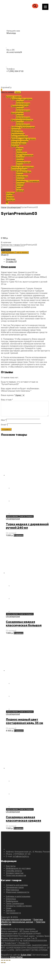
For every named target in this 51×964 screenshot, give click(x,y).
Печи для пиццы (18, 144)
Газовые (20, 101)
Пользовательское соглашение (16, 919)
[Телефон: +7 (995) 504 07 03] (12, 85)
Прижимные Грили (19, 106)
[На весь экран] (4, 960)
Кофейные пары (23, 172)
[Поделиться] (7, 960)
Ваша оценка (8, 395)
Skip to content (7, 92)
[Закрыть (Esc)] (9, 960)
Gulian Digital (16, 957)
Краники (20, 160)
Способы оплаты (14, 871)
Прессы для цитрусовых (22, 167)
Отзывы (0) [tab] (11, 261)
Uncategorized (14, 207)
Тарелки (19, 186)
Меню (17, 92)
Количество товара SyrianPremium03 (19, 245)
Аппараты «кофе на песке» (23, 139)
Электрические (23, 104)
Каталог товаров (13, 97)
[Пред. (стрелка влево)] (2, 962)
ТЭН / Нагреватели (24, 155)
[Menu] (45, 7)
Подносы (20, 179)
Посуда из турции (19, 169)
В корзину (6, 250)
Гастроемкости (18, 134)
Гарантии (10, 198)
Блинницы (16, 129)
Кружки (19, 174)
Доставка (10, 193)
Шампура (20, 158)
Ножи (8, 908)
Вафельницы (17, 132)
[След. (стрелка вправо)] (4, 962)
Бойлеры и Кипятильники (23, 127)
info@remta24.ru (21, 856)
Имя (3, 420)
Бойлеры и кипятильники (18, 896)
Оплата (9, 195)
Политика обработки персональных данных (22, 920)
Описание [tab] (10, 259)
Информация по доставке (18, 868)
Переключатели (23, 162)
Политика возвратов (16, 875)
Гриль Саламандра (19, 136)
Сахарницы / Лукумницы (27, 181)
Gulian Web (26, 955)
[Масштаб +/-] (2, 960)
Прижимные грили (15, 887)
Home (3, 207)
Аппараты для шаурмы (21, 99)
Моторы (19, 148)
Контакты (10, 200)
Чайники (20, 190)
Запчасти (15, 146)
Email (4, 424)
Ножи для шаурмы (19, 141)
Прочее (19, 165)
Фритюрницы (17, 113)
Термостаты (21, 153)
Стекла (19, 151)
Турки (18, 188)
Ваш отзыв (7, 400)
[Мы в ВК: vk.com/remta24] (11, 66)
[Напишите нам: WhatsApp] (10, 47)
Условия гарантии (14, 873)
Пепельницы (22, 176)
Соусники (20, 183)
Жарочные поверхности (22, 120)
